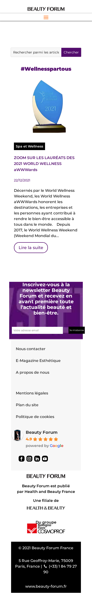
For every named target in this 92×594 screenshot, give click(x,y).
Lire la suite (31, 247)
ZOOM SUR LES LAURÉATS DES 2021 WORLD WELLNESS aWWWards (44, 164)
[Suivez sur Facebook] (22, 459)
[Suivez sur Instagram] (29, 459)
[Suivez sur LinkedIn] (37, 459)
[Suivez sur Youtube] (45, 459)
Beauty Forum (42, 432)
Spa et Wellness (29, 146)
